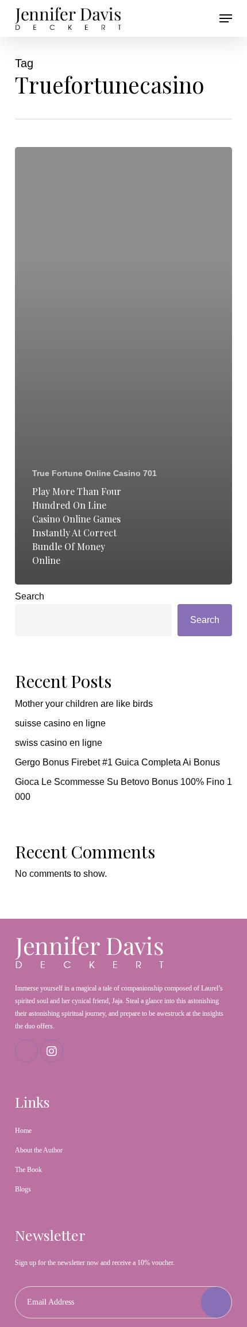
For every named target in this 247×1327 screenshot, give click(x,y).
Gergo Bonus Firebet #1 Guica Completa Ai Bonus (117, 762)
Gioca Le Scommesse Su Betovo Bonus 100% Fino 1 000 (123, 789)
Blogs (23, 1189)
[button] (225, 18)
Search (29, 596)
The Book (28, 1170)
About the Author (39, 1150)
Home (23, 1131)
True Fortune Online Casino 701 (94, 473)
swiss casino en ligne (58, 743)
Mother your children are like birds (84, 704)
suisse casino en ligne (60, 723)
